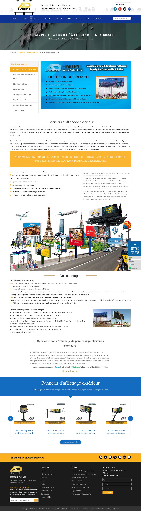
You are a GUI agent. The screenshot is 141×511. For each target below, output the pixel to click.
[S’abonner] (36, 500)
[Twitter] (124, 9)
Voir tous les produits (70, 442)
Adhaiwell (44, 477)
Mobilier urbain (18, 89)
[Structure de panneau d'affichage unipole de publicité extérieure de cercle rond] (24, 413)
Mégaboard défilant (20, 84)
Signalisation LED (19, 100)
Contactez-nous (46, 491)
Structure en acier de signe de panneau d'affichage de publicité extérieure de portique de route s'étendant (55, 431)
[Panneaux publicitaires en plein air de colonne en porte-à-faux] (86, 413)
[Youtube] (119, 457)
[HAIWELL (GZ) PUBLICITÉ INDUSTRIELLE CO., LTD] (16, 471)
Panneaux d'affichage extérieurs (24, 69)
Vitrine (43, 481)
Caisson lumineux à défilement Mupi (24, 76)
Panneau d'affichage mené (22, 105)
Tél (132, 258)
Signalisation (76, 491)
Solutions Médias (47, 474)
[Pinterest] (129, 457)
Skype (132, 264)
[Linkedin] (115, 9)
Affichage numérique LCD (22, 94)
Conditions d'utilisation (112, 509)
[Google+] (120, 9)
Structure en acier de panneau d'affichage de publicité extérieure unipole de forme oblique (116, 431)
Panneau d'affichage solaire (81, 494)
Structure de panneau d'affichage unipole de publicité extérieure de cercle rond (24, 431)
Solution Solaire (18, 110)
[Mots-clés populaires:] (129, 18)
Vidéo (43, 484)
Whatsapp (134, 268)
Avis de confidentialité (97, 509)
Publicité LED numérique (80, 487)
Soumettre (109, 493)
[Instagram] (124, 457)
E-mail (133, 261)
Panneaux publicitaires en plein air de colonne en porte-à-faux (85, 431)
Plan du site (45, 494)
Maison (43, 471)
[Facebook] (129, 9)
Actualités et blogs (47, 487)
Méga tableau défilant (79, 477)
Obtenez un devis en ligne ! (70, 371)
